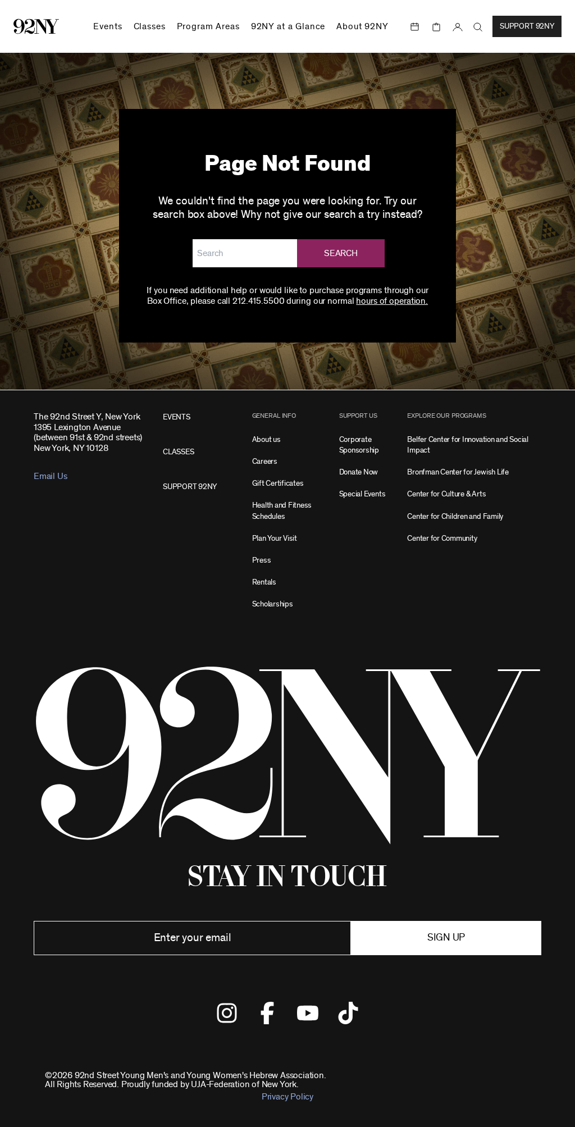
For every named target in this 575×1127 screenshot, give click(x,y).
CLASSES (178, 452)
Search (341, 253)
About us (266, 439)
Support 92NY (527, 26)
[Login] (457, 27)
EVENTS (176, 417)
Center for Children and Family (455, 516)
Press (261, 560)
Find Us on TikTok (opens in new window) (348, 1013)
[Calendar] (415, 27)
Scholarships (272, 604)
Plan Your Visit (274, 538)
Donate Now (358, 472)
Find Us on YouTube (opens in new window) (307, 1013)
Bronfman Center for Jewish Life (458, 472)
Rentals (264, 582)
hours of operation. (392, 300)
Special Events (362, 494)
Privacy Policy (287, 1096)
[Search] (478, 27)
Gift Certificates (278, 483)
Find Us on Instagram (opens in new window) (227, 1013)
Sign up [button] (446, 938)
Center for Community (442, 538)
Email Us (50, 476)
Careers (264, 461)
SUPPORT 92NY (190, 486)
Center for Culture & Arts (446, 494)
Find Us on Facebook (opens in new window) (267, 1013)
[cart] (436, 27)
